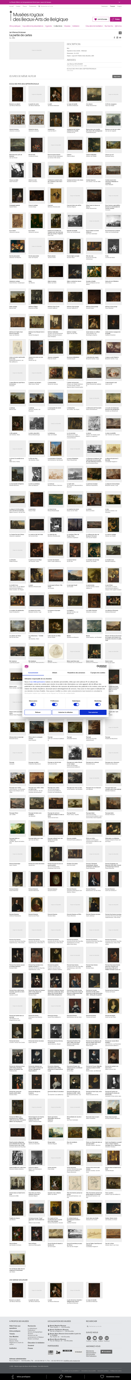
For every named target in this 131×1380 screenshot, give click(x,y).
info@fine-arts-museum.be (72, 1361)
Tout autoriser (93, 712)
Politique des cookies (116, 1370)
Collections (58, 26)
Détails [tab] (54, 673)
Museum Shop (13, 1341)
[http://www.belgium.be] (58, 1352)
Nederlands (104, 6)
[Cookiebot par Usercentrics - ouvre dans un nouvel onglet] (98, 666)
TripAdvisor (107, 1341)
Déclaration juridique (103, 1370)
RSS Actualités (90, 1354)
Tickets (117, 19)
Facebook (88, 1341)
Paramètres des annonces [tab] (76, 673)
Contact (18, 6)
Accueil (11, 6)
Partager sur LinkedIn (117, 37)
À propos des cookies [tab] (98, 673)
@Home (118, 26)
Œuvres (120, 32)
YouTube (94, 1341)
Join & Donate (102, 19)
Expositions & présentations (33, 26)
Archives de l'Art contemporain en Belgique (36, 1336)
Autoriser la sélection (65, 712)
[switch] (54, 704)
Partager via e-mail (120, 37)
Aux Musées (13, 1336)
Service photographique (35, 1332)
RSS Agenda (90, 1351)
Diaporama (117, 76)
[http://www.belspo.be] (51, 1352)
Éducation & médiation (94, 26)
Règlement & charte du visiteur (16, 1343)
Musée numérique (33, 1339)
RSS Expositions (91, 1352)
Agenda (48, 26)
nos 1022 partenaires (37, 682)
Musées (67, 26)
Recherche (109, 26)
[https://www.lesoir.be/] (67, 1350)
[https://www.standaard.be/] (78, 1351)
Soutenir (31, 1345)
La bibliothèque (32, 1328)
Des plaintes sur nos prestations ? (71, 1370)
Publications (31, 1330)
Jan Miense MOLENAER (77, 64)
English (119, 6)
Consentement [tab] (33, 673)
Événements (32, 6)
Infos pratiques (15, 26)
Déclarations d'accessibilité (89, 1370)
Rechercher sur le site (39, 6)
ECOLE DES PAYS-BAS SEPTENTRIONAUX (81, 69)
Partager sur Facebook (114, 37)
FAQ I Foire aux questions (14, 1327)
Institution (75, 26)
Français (112, 6)
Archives (30, 1333)
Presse (25, 6)
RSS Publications (91, 1356)
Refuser (38, 712)
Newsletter (107, 1351)
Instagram (100, 1341)
